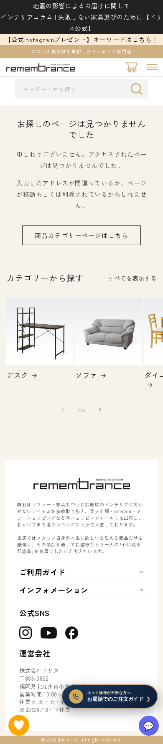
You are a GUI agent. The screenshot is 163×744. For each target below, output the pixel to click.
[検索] (139, 89)
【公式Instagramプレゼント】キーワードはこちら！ (81, 39)
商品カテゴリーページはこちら (81, 235)
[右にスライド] (100, 410)
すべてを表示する (132, 278)
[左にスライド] (63, 410)
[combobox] (81, 89)
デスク (17, 375)
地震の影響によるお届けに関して (81, 5)
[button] (152, 67)
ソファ (86, 375)
